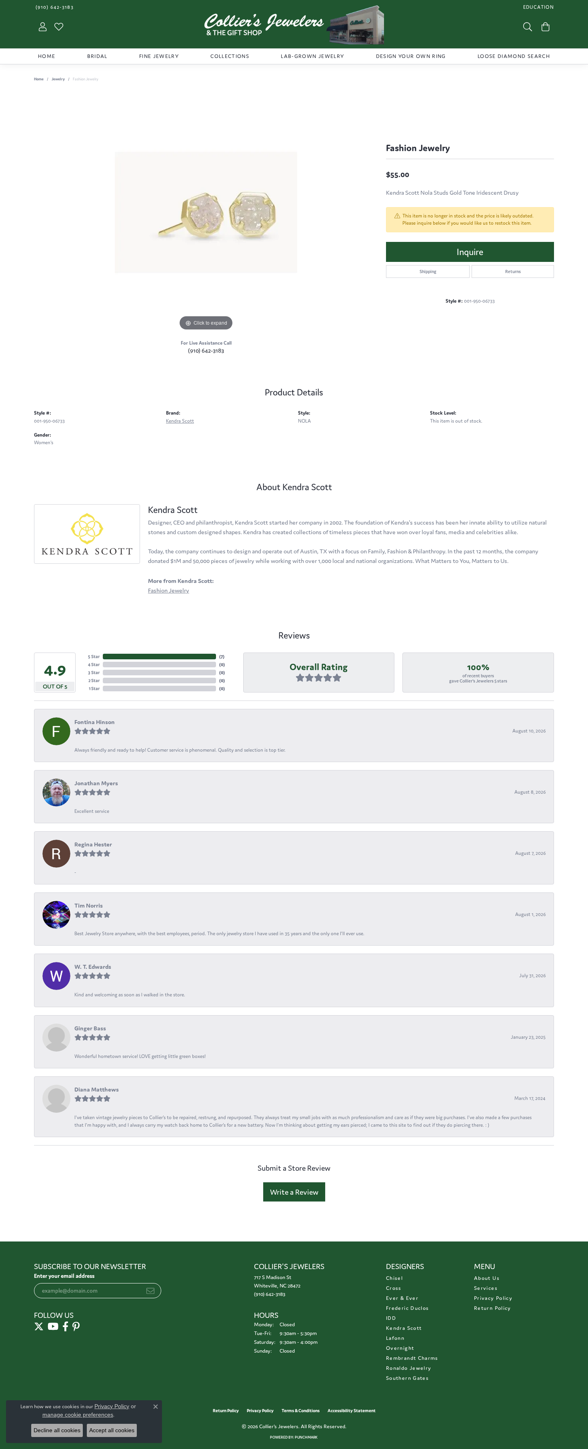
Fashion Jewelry (168, 590)
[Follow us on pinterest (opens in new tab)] (76, 1326)
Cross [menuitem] (394, 1288)
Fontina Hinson (94, 722)
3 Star (94, 672)
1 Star (94, 688)
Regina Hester (93, 844)
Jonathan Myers (96, 783)
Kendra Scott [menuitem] (404, 1328)
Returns (513, 271)
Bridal (97, 56)
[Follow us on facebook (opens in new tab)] (65, 1326)
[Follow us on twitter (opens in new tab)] (39, 1326)
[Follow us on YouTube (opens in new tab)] (53, 1326)
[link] (54, 7)
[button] (538, 7)
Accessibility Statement (352, 1410)
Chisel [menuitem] (394, 1278)
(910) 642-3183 (206, 350)
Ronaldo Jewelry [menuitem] (408, 1368)
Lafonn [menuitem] (395, 1338)
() (221, 656)
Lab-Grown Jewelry (312, 56)
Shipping (428, 271)
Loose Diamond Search (514, 56)
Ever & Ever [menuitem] (402, 1298)
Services (486, 1288)
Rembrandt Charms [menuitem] (412, 1358)
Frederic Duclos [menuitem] (407, 1308)
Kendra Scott (180, 421)
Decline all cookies (57, 1430)
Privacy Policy (493, 1298)
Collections (229, 56)
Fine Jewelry (159, 56)
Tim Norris (88, 905)
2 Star (94, 680)
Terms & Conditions (301, 1410)
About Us (487, 1278)
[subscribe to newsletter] (150, 1290)
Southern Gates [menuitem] (407, 1378)
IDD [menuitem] (391, 1318)
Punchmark (306, 1437)
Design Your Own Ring (411, 56)
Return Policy (492, 1308)
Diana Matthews (96, 1089)
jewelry (58, 79)
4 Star (94, 664)
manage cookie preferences (77, 1414)
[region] (206, 213)
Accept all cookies (111, 1430)
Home (46, 56)
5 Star (94, 656)
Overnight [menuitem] (400, 1348)
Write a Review (294, 1192)
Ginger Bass (90, 1028)
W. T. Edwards (92, 966)
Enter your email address (64, 1275)
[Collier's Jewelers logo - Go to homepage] (294, 26)
